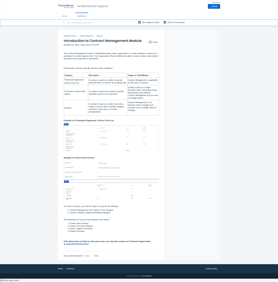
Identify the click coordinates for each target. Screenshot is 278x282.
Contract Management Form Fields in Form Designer (92, 210)
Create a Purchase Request (81, 226)
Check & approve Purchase (81, 229)
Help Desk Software (133, 276)
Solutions (81, 16)
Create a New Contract (79, 223)
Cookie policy (211, 268)
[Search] (64, 23)
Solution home (70, 35)
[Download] (133, 105)
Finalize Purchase (77, 231)
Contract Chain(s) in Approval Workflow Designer (90, 213)
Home (64, 16)
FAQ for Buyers (86, 35)
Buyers (100, 35)
